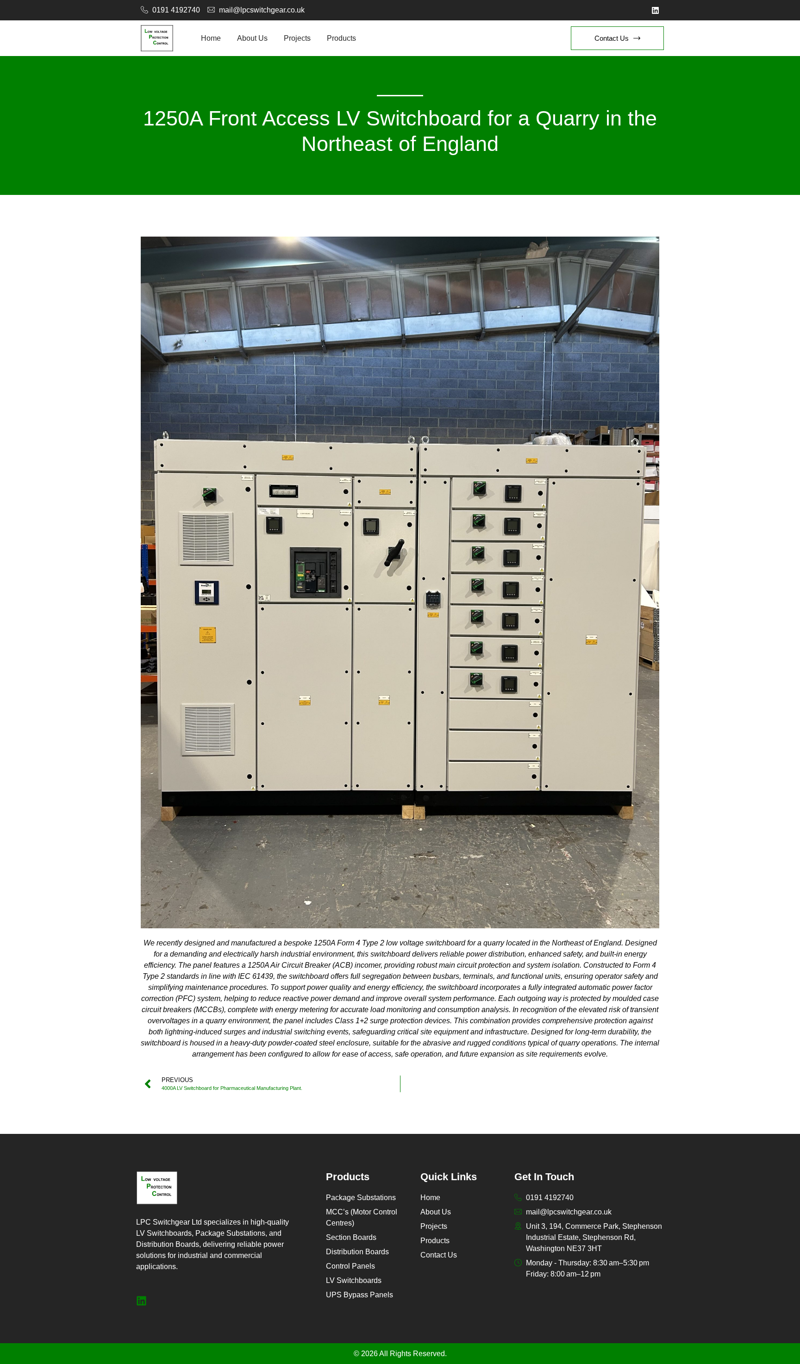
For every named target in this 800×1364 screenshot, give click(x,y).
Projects (297, 38)
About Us (252, 38)
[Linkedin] (655, 10)
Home (211, 38)
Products (341, 38)
